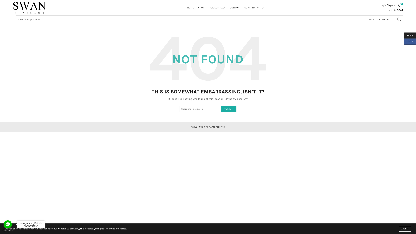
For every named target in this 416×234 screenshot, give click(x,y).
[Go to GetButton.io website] (8, 231)
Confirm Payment (255, 7)
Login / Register (388, 5)
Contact (235, 7)
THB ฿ (408, 35)
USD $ (410, 41)
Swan (202, 126)
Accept (405, 229)
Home (190, 7)
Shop (201, 7)
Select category (379, 19)
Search (399, 19)
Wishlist (401, 4)
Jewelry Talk (217, 7)
